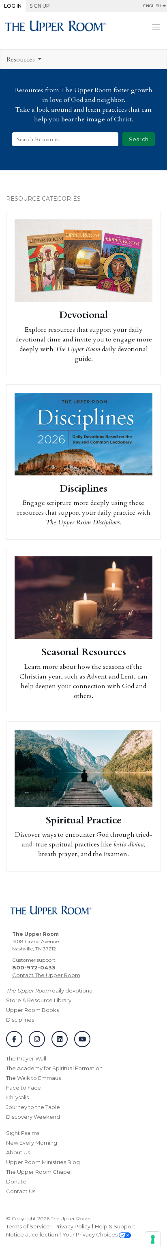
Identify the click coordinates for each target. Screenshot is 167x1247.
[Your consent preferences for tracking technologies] (153, 1239)
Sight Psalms (22, 1133)
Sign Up (40, 6)
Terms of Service (28, 1226)
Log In (12, 6)
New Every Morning (31, 1142)
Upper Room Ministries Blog (43, 1162)
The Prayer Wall (26, 1058)
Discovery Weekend (33, 1116)
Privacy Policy (72, 1226)
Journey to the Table (33, 1107)
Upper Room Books (32, 1010)
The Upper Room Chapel (39, 1172)
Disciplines (20, 1019)
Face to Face (23, 1087)
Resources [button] (21, 59)
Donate (16, 1181)
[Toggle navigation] (156, 26)
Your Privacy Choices (90, 1234)
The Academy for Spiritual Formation (54, 1068)
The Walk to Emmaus (33, 1078)
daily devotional (50, 990)
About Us (18, 1152)
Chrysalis (17, 1097)
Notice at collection (32, 1234)
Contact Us (20, 1191)
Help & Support (115, 1226)
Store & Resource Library (38, 1000)
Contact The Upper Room (46, 975)
